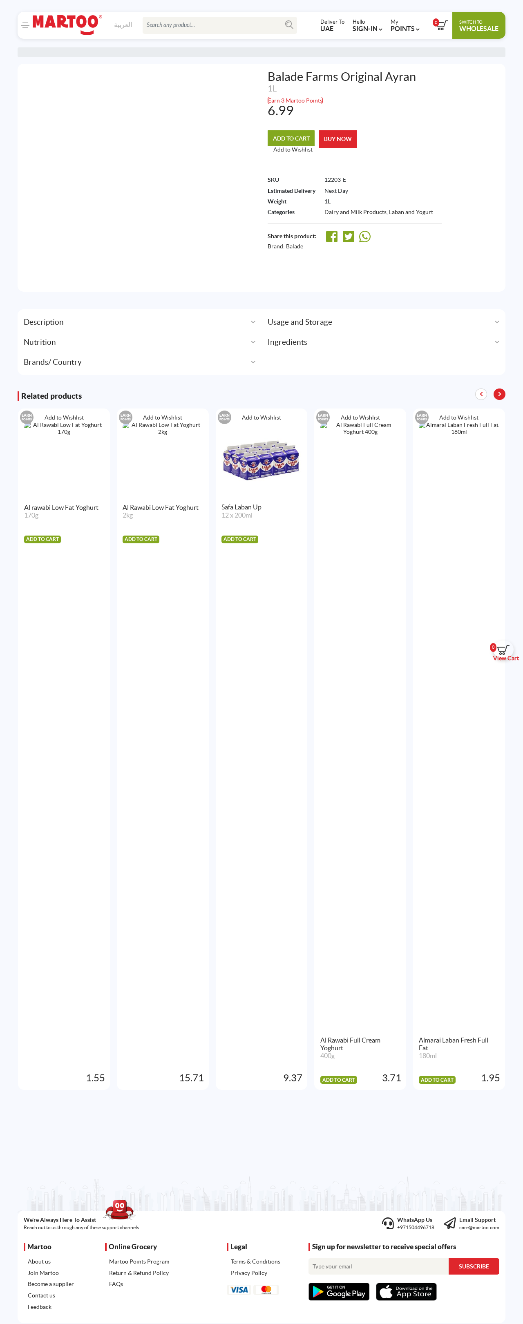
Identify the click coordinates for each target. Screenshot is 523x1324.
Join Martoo (43, 1273)
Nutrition (40, 342)
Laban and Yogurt (411, 212)
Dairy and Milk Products (355, 212)
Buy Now (338, 139)
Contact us (41, 1295)
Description (44, 322)
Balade (294, 246)
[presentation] (499, 394)
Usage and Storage (300, 322)
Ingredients (287, 342)
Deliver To (332, 25)
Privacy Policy (249, 1273)
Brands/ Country (53, 362)
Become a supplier (51, 1284)
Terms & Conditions (255, 1261)
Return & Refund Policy (139, 1273)
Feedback (39, 1307)
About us (39, 1261)
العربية (123, 24)
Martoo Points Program (139, 1261)
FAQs (116, 1284)
